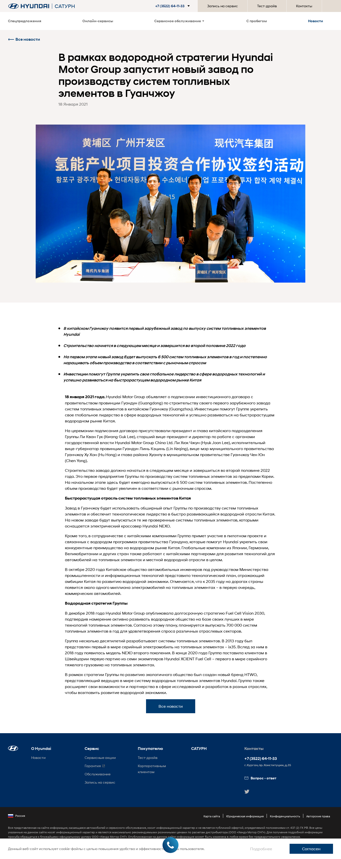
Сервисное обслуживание (177, 21)
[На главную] (28, 6)
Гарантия (93, 766)
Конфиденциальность (285, 816)
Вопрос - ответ (263, 778)
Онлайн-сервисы (97, 21)
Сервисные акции (100, 757)
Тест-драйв (267, 6)
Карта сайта (211, 816)
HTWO (250, 674)
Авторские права (318, 816)
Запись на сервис (222, 6)
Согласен (311, 848)
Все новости (27, 39)
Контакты (304, 6)
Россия (20, 816)
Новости (315, 21)
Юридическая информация (245, 816)
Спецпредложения (24, 21)
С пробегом (256, 21)
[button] (173, 6)
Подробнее (261, 848)
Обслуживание (98, 774)
